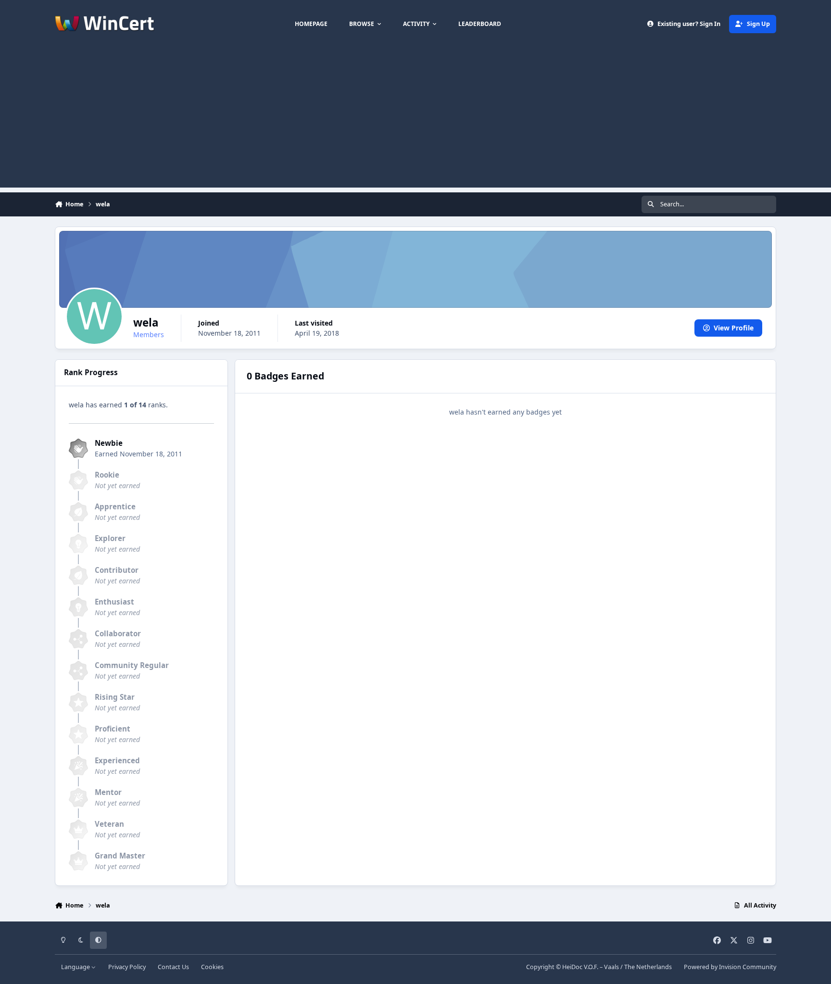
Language (76, 967)
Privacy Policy (127, 967)
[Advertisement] (415, 120)
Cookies (212, 967)
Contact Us (173, 967)
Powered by (730, 967)
